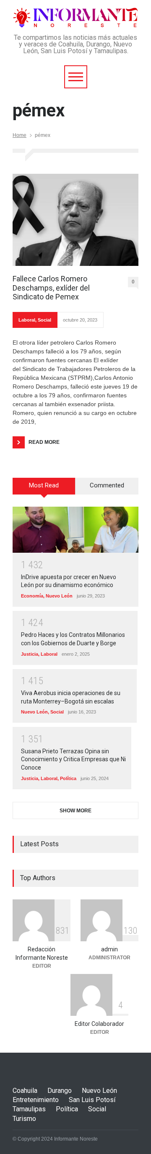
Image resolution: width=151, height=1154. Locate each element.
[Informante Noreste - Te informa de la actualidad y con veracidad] (75, 18)
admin (109, 949)
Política (68, 778)
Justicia (29, 654)
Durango (59, 1091)
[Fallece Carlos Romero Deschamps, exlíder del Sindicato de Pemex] (75, 220)
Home (19, 135)
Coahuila (25, 1091)
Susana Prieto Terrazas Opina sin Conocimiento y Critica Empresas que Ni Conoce (73, 759)
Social (44, 319)
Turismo (24, 1119)
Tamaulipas (29, 1109)
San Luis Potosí (92, 1100)
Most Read (44, 485)
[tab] (44, 489)
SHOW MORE (75, 811)
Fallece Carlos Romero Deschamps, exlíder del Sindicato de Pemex (51, 287)
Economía (32, 595)
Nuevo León (59, 595)
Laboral (26, 319)
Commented (107, 485)
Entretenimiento (36, 1100)
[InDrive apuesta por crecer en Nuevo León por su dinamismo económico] (75, 530)
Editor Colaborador (99, 1023)
